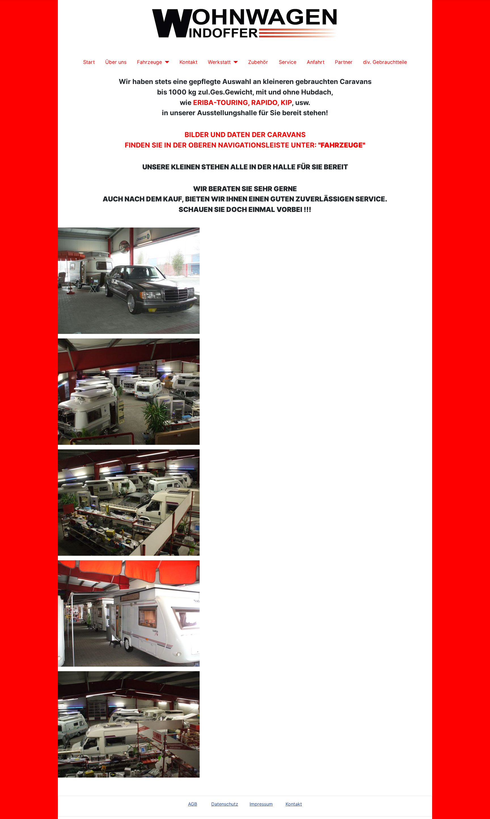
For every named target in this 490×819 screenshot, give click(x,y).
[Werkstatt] (234, 62)
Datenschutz (224, 804)
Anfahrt (315, 62)
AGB (192, 804)
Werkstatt (219, 62)
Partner (343, 62)
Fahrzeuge (149, 62)
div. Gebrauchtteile (385, 62)
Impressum (261, 804)
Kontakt (188, 62)
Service (287, 62)
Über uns (115, 62)
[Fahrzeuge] (165, 62)
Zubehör (258, 62)
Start (89, 62)
